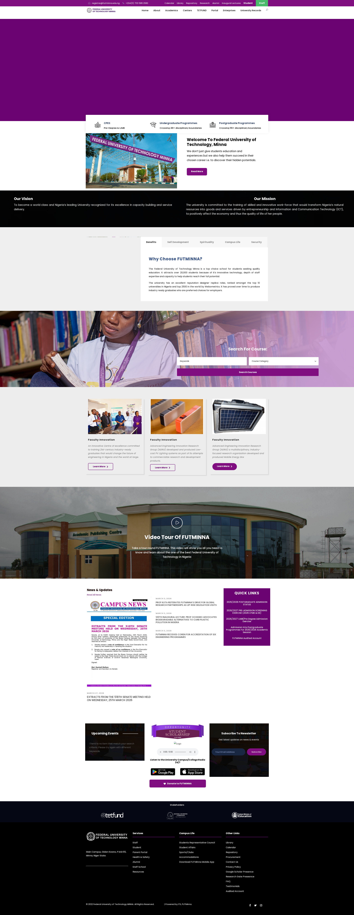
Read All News (94, 594)
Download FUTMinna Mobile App (196, 862)
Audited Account (235, 891)
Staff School (139, 866)
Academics (171, 10)
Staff (262, 3)
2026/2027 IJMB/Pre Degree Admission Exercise (247, 620)
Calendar (169, 3)
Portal (214, 10)
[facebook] (250, 905)
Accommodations (189, 857)
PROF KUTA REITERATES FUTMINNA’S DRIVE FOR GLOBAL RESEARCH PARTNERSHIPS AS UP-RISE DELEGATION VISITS (186, 604)
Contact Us (232, 862)
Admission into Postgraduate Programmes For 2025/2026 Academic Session (247, 630)
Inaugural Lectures (231, 3)
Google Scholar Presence (239, 871)
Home (145, 10)
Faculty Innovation (101, 439)
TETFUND (201, 10)
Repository (191, 3)
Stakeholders (177, 804)
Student (137, 847)
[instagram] (261, 905)
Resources (138, 871)
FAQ (228, 881)
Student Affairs (187, 847)
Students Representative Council (197, 842)
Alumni (215, 3)
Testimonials (233, 886)
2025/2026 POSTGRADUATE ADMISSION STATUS (247, 603)
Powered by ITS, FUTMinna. (178, 904)
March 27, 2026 (95, 693)
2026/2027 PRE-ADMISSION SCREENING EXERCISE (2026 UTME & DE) (247, 611)
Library (180, 3)
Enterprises (229, 10)
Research (205, 3)
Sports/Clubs (186, 852)
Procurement (233, 857)
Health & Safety (141, 857)
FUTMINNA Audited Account (246, 638)
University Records (250, 10)
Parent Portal (140, 852)
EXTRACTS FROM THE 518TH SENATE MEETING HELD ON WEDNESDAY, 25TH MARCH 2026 (119, 698)
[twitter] (255, 905)
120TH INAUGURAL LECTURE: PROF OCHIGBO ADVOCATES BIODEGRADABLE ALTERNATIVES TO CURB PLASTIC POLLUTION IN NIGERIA (186, 619)
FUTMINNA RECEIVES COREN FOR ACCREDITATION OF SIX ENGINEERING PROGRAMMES (186, 636)
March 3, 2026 (164, 598)
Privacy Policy (233, 866)
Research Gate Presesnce (240, 876)
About (156, 10)
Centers (187, 10)
